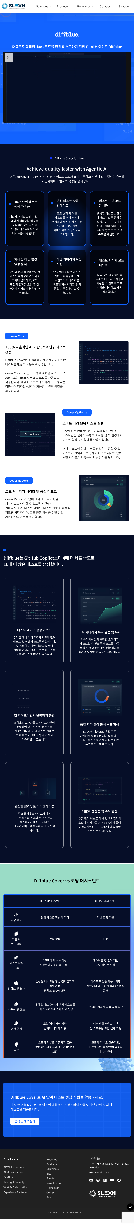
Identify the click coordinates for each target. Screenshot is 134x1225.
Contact (105, 6)
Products (63, 6)
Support (124, 6)
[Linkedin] (105, 1180)
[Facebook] (119, 1180)
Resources (84, 6)
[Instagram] (98, 1180)
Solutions (42, 6)
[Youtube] (112, 1180)
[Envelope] (91, 1180)
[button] (16, 336)
